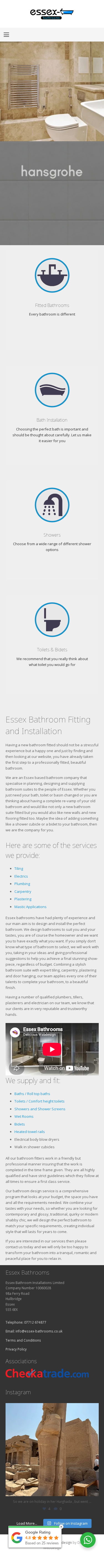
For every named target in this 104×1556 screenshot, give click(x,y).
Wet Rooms (24, 1116)
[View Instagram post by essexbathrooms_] (93, 1489)
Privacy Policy (16, 1349)
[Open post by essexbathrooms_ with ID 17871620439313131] (52, 1449)
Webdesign (63, 1542)
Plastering (22, 898)
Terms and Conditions (23, 1340)
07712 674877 (35, 1322)
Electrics (21, 876)
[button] (6, 34)
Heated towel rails (29, 1131)
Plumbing (22, 883)
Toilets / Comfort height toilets (39, 1101)
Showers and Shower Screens (39, 1108)
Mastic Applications (30, 906)
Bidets (19, 1124)
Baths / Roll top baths (32, 1093)
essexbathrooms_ (51, 1408)
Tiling (18, 868)
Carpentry (22, 891)
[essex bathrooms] (52, 13)
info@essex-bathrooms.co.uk (39, 1331)
